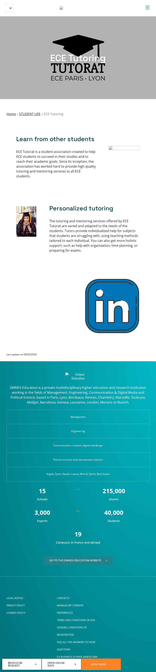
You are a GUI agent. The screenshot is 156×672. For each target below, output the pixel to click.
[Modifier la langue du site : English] (9, 8)
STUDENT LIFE (29, 114)
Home (11, 114)
